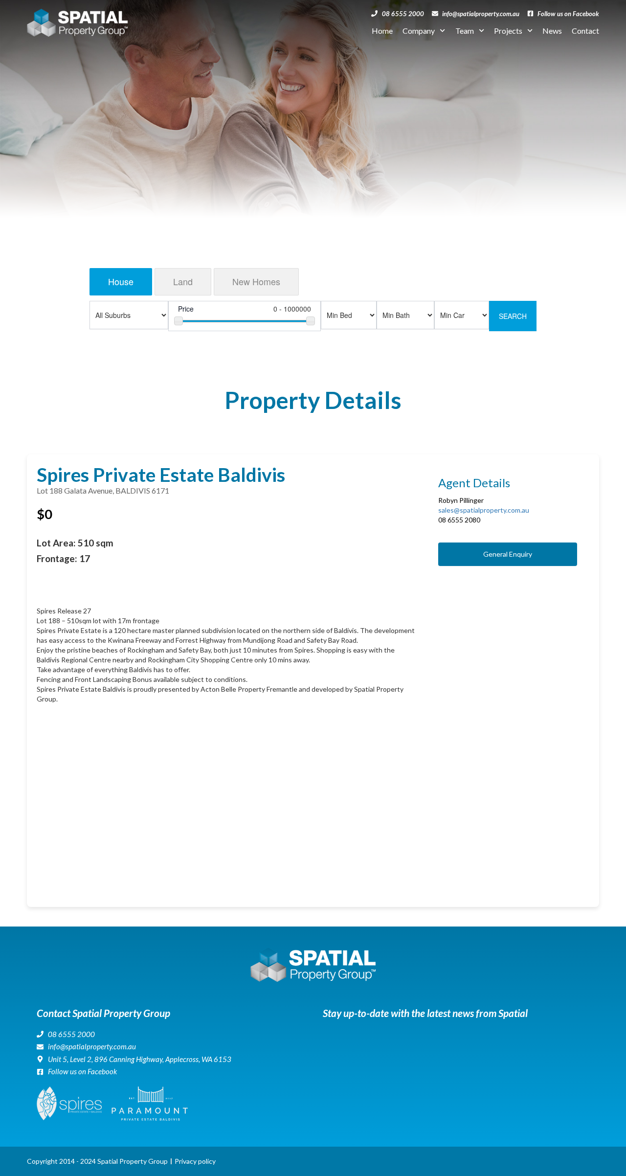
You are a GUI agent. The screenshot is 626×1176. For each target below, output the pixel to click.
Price (186, 309)
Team (464, 30)
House (121, 281)
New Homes (256, 281)
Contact (585, 30)
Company (418, 30)
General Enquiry (507, 554)
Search (513, 316)
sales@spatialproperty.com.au (483, 510)
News (552, 30)
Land (183, 281)
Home (382, 30)
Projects (508, 30)
